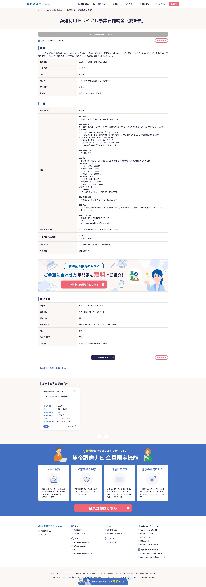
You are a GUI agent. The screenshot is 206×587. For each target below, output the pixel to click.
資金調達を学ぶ (78, 530)
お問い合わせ (140, 573)
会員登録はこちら (103, 507)
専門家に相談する (112, 542)
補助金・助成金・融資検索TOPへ (55, 368)
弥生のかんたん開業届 (146, 533)
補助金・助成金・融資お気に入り (83, 553)
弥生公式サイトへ (151, 573)
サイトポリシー (54, 573)
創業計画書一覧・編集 (113, 533)
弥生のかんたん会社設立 (147, 530)
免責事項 (78, 573)
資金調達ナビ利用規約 (89, 573)
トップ (40, 10)
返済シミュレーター (80, 550)
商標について (130, 573)
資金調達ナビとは (88, 4)
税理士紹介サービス (146, 537)
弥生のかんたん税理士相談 (148, 545)
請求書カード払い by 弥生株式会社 (150, 553)
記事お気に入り (78, 533)
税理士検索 (143, 541)
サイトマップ (101, 573)
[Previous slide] (99, 436)
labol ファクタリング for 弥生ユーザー (151, 557)
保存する (162, 40)
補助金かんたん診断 (80, 546)
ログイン (161, 4)
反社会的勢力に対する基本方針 (116, 573)
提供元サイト (103, 357)
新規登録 (174, 4)
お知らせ (43, 535)
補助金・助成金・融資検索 (55, 10)
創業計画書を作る (112, 530)
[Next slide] (106, 436)
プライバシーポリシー (67, 573)
